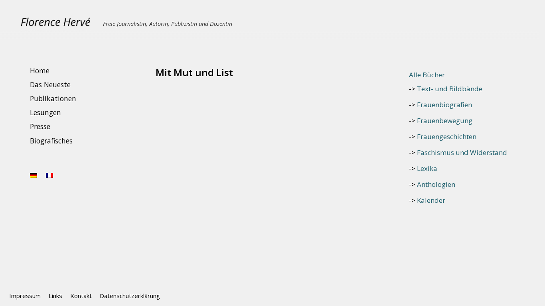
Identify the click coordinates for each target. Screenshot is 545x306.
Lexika (427, 168)
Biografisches (51, 140)
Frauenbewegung (444, 120)
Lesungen (45, 113)
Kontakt (81, 296)
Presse (40, 126)
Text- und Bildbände (449, 88)
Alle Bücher (427, 74)
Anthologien (436, 184)
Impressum (25, 296)
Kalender (431, 200)
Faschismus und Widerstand (462, 152)
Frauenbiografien (444, 104)
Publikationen (53, 98)
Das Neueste (50, 84)
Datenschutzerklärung (130, 296)
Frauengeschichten (446, 136)
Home (39, 70)
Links (55, 296)
